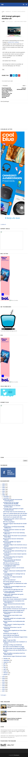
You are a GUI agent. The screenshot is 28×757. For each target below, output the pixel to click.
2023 (3, 489)
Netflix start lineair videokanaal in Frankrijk (15, 599)
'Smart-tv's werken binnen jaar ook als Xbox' (15, 513)
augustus (6, 662)
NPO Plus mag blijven (9, 521)
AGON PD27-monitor (13, 42)
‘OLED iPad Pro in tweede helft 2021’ (12, 517)
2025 (3, 486)
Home (3, 11)
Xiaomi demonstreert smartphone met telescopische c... (13, 601)
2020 (3, 494)
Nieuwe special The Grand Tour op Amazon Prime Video (14, 536)
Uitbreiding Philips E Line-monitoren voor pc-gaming (15, 545)
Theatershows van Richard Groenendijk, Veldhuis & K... (14, 527)
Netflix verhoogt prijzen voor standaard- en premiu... (15, 642)
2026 (3, 484)
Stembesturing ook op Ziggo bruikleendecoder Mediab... (11, 503)
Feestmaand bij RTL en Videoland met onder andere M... (15, 584)
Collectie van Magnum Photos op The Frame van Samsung (15, 548)
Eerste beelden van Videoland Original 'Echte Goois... (15, 637)
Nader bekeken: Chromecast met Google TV (15, 608)
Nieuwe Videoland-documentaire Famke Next (14, 604)
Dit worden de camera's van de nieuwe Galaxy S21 (13, 568)
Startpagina (3, 695)
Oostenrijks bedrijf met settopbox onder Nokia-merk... (14, 619)
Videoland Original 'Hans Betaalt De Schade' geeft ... (15, 524)
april (4, 669)
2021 (3, 493)
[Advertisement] (14, 440)
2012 (3, 689)
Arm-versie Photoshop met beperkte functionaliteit (13, 557)
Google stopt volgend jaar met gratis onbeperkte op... (13, 595)
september (6, 660)
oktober (5, 658)
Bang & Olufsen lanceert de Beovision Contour (13, 539)
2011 (3, 691)
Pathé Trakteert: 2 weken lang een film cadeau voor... (13, 625)
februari (5, 672)
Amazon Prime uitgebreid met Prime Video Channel (14, 631)
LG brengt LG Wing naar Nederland (12, 645)
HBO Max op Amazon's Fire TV (11, 563)
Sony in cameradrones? (9, 580)
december (6, 496)
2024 (3, 487)
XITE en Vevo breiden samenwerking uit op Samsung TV (14, 551)
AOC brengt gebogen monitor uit (12, 581)
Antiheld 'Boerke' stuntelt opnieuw (16, 711)
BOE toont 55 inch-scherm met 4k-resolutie (15, 515)
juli (4, 664)
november (6, 498)
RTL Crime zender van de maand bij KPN (14, 648)
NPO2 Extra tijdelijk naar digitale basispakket (12, 542)
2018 (3, 678)
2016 (3, 682)
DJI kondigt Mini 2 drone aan (10, 597)
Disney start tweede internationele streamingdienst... (12, 500)
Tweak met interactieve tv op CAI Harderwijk (12, 628)
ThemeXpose (16, 755)
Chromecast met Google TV (10, 633)
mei (4, 667)
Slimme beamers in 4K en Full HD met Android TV (13, 612)
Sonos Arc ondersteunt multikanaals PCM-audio (14, 571)
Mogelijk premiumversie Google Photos (13, 610)
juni (4, 665)
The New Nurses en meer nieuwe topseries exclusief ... (14, 554)
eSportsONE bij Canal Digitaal (11, 635)
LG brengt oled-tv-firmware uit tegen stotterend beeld (13, 509)
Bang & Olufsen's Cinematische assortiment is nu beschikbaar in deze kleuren (17, 706)
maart (5, 671)
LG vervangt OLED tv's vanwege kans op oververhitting (14, 574)
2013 (3, 687)
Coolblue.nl (3, 224)
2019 (3, 676)
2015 (3, 684)
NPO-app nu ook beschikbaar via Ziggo (13, 646)
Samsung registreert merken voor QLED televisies (14, 530)
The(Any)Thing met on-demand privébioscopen (11, 506)
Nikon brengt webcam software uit (12, 607)
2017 (3, 680)
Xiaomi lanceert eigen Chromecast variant (14, 656)
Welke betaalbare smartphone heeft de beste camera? (14, 653)
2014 (3, 685)
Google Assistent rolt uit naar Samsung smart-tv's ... (14, 533)
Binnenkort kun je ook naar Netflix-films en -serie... (15, 650)
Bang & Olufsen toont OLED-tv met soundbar (12, 616)
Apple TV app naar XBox (9, 640)
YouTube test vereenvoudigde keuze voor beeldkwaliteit (14, 587)
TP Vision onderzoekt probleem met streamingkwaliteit (13, 592)
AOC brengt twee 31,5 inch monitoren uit (14, 511)
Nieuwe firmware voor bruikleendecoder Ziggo (14, 622)
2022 (3, 491)
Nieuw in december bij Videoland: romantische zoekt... (12, 560)
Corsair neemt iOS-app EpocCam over (13, 589)
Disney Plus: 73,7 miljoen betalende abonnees (12, 577)
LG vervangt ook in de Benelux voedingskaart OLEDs (11, 565)
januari (5, 674)
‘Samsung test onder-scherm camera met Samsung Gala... (14, 519)
